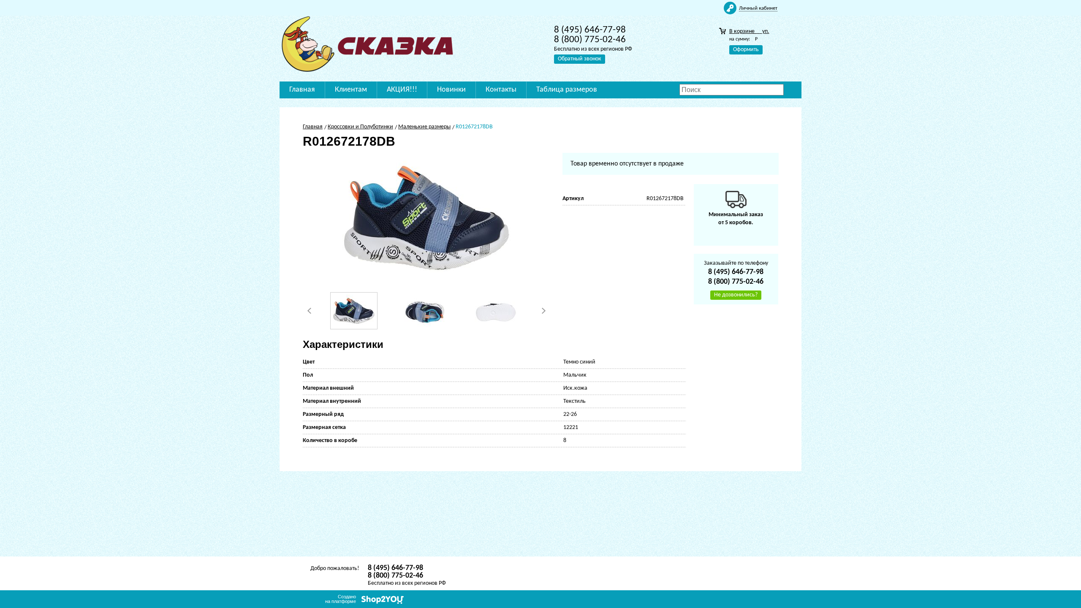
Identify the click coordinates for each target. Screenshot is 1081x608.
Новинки (451, 90)
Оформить (746, 49)
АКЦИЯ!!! (402, 90)
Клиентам (351, 90)
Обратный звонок (579, 59)
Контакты (501, 90)
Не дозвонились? (736, 295)
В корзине (749, 31)
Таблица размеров (566, 90)
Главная (302, 90)
